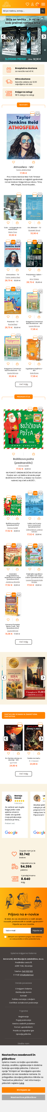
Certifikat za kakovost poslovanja (23, 1002)
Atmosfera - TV (12, 274)
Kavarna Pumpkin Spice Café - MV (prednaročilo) (13, 626)
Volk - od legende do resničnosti (12, 228)
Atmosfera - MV (24, 167)
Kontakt (23, 995)
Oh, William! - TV (34, 227)
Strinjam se (23, 1089)
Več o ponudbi (22, 678)
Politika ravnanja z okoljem (23, 999)
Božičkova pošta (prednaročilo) (13, 524)
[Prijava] (32, 4)
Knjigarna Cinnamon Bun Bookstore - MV (34, 322)
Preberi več (10, 823)
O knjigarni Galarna (23, 988)
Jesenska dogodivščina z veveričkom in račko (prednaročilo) (13, 576)
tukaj (21, 1083)
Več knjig (23, 384)
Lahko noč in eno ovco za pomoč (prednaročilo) (34, 525)
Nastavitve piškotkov (23, 1097)
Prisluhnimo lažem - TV (34, 275)
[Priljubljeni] (27, 4)
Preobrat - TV (12, 321)
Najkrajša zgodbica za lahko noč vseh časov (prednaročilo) (34, 576)
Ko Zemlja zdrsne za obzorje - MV (13, 759)
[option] (23, 38)
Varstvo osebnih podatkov (23, 1023)
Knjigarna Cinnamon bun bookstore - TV (12, 369)
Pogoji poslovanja (23, 1020)
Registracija (24, 1016)
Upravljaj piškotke (23, 1034)
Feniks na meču (33, 758)
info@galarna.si (26, 975)
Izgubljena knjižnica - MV (34, 369)
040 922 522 (27, 971)
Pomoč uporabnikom (23, 1027)
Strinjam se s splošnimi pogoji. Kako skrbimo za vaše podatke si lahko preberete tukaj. (25, 938)
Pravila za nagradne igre (23, 1030)
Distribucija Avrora (23, 992)
